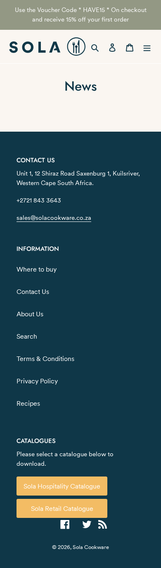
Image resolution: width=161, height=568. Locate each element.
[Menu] (147, 47)
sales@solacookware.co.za (54, 217)
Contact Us (33, 291)
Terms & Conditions (45, 358)
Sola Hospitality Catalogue (62, 486)
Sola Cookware (91, 547)
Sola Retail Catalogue (62, 508)
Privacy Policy (37, 381)
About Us (30, 314)
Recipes (28, 403)
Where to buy (37, 269)
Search (27, 336)
